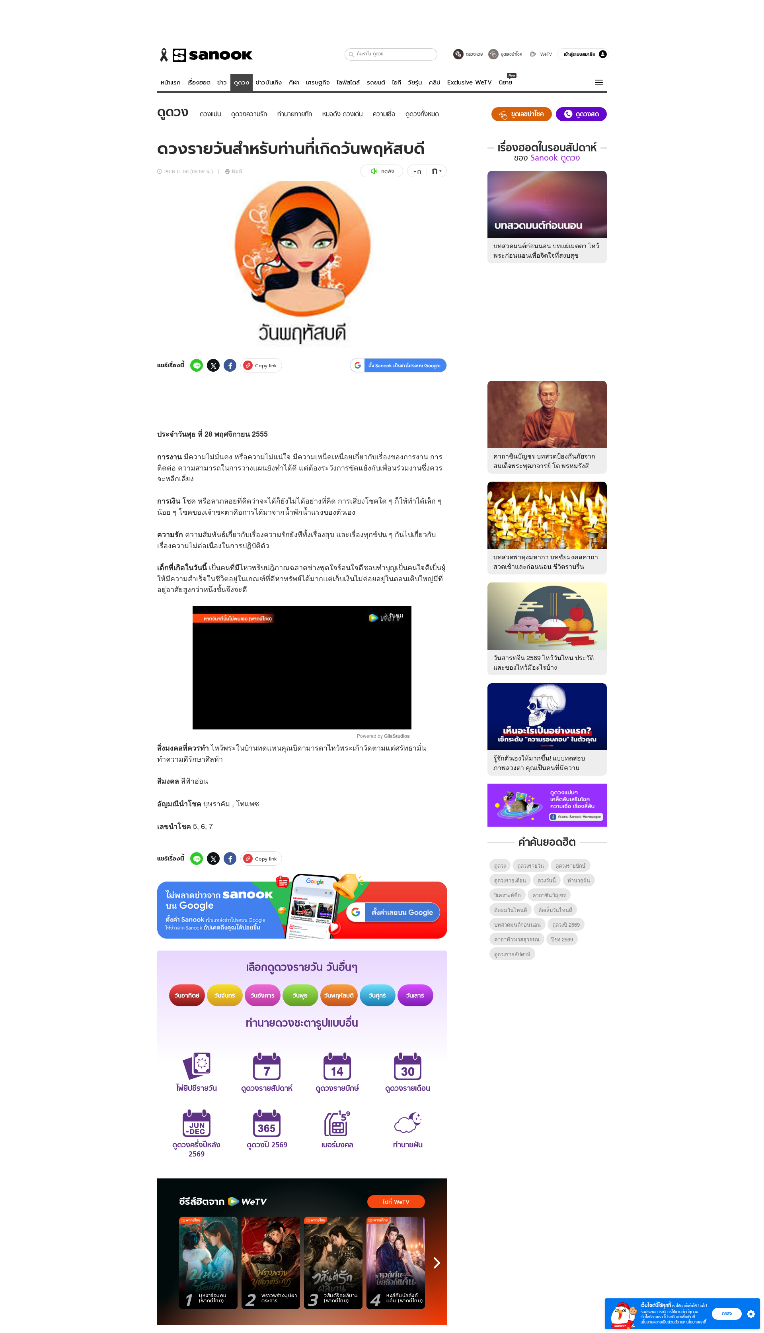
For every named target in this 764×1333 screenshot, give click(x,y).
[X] (213, 365)
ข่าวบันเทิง (269, 82)
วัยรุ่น (415, 82)
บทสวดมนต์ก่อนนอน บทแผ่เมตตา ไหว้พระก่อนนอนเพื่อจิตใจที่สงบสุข (546, 250)
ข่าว (222, 82)
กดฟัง (387, 171)
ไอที (396, 82)
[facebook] (230, 365)
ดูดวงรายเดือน (510, 880)
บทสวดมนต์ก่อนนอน (517, 924)
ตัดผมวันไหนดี (510, 909)
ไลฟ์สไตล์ (348, 82)
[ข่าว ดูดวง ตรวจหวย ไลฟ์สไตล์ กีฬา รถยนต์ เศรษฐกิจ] (205, 55)
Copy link (266, 365)
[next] (437, 1263)
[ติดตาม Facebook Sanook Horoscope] (547, 804)
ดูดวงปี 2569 (566, 924)
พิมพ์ (237, 171)
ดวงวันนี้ (547, 880)
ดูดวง (241, 82)
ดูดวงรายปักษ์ (570, 865)
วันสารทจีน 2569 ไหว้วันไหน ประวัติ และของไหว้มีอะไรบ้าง (543, 662)
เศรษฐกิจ (318, 82)
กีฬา (294, 82)
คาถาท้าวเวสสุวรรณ (517, 939)
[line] (196, 365)
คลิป (434, 82)
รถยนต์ (376, 82)
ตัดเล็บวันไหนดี (555, 909)
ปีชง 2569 (562, 939)
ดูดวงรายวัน (530, 865)
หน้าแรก (171, 82)
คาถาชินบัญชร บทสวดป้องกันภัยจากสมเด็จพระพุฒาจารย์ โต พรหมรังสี (544, 460)
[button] (352, 54)
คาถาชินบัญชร (549, 895)
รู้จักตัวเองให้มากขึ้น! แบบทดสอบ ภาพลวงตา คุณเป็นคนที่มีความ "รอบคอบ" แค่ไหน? (539, 767)
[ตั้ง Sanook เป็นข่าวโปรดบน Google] (302, 906)
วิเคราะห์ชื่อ (507, 895)
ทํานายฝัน (578, 880)
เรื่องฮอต (198, 82)
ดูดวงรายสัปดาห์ (512, 954)
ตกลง (727, 1313)
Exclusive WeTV (469, 82)
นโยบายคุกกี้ (696, 1322)
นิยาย (505, 82)
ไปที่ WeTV (396, 1202)
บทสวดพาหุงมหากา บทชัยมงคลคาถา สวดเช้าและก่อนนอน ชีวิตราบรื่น (545, 561)
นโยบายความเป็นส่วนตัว (660, 1322)
